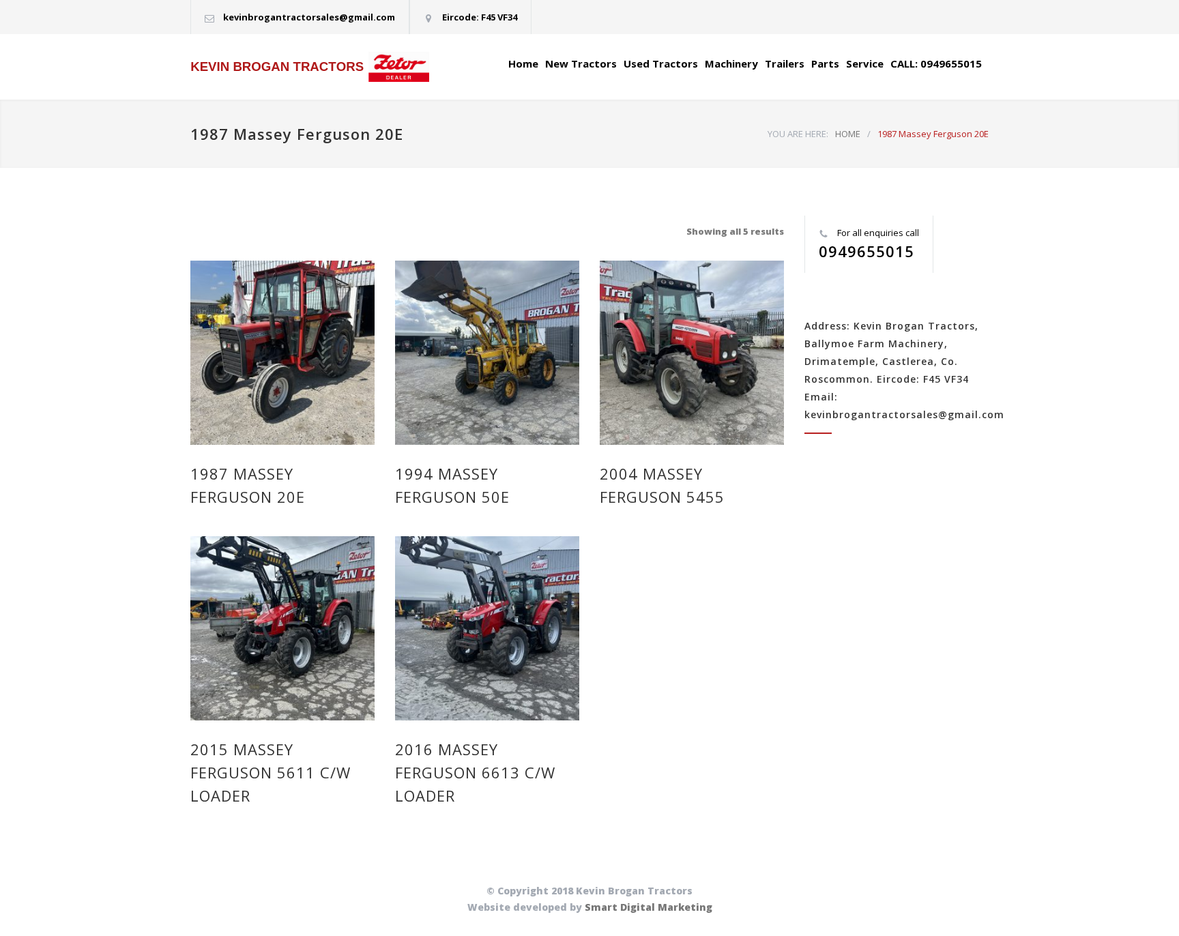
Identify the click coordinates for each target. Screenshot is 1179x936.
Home (523, 63)
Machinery (731, 63)
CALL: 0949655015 (936, 63)
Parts (825, 63)
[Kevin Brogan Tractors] (316, 67)
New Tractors (581, 63)
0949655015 (866, 251)
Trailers (784, 63)
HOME (847, 134)
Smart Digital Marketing (648, 907)
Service (865, 63)
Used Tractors (661, 63)
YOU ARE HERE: (798, 134)
